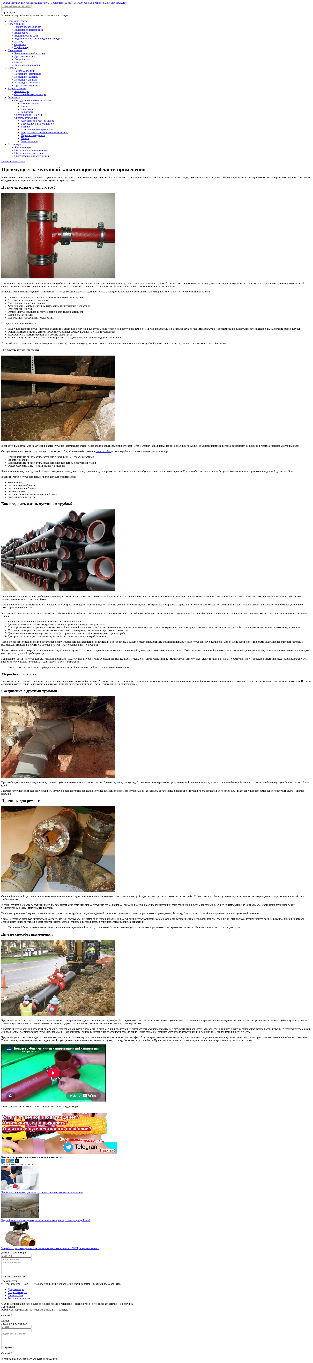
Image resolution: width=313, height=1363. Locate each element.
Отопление (14, 97)
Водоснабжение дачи (26, 35)
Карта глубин (15, 1295)
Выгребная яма (22, 59)
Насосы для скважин (25, 79)
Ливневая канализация (27, 65)
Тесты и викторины (19, 1298)
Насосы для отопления (27, 82)
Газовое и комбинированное (36, 129)
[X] (17, 1161)
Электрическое (29, 141)
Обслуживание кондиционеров (31, 150)
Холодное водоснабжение (28, 29)
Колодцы (19, 41)
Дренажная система (25, 56)
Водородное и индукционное (37, 123)
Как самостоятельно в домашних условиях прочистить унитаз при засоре (42, 1192)
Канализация (15, 50)
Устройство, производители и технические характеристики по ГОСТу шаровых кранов (50, 1248)
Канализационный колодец (29, 53)
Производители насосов (27, 85)
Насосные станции (24, 70)
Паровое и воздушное (33, 135)
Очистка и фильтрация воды (30, 94)
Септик (18, 62)
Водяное (25, 126)
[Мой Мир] (12, 1161)
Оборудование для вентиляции (31, 156)
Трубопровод (21, 47)
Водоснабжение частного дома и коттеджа (38, 38)
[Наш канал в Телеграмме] (59, 1153)
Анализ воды (21, 91)
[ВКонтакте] (3, 1161)
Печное (25, 138)
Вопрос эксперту (17, 1292)
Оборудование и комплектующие (33, 100)
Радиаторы (27, 112)
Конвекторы (28, 109)
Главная (5, 161)
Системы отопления (25, 117)
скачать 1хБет (103, 451)
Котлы (24, 106)
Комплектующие (30, 103)
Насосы (12, 68)
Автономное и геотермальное (37, 120)
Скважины (20, 44)
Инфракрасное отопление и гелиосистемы (44, 132)
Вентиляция (14, 144)
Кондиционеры (22, 147)
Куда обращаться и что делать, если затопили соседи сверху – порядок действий (45, 1220)
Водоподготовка (17, 88)
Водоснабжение (17, 23)
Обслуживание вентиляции (29, 153)
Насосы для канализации (28, 73)
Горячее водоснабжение (27, 26)
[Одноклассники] (8, 1161)
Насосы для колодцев (26, 76)
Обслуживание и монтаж (28, 114)
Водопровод (21, 32)
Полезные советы (17, 21)
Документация (16, 1289)
